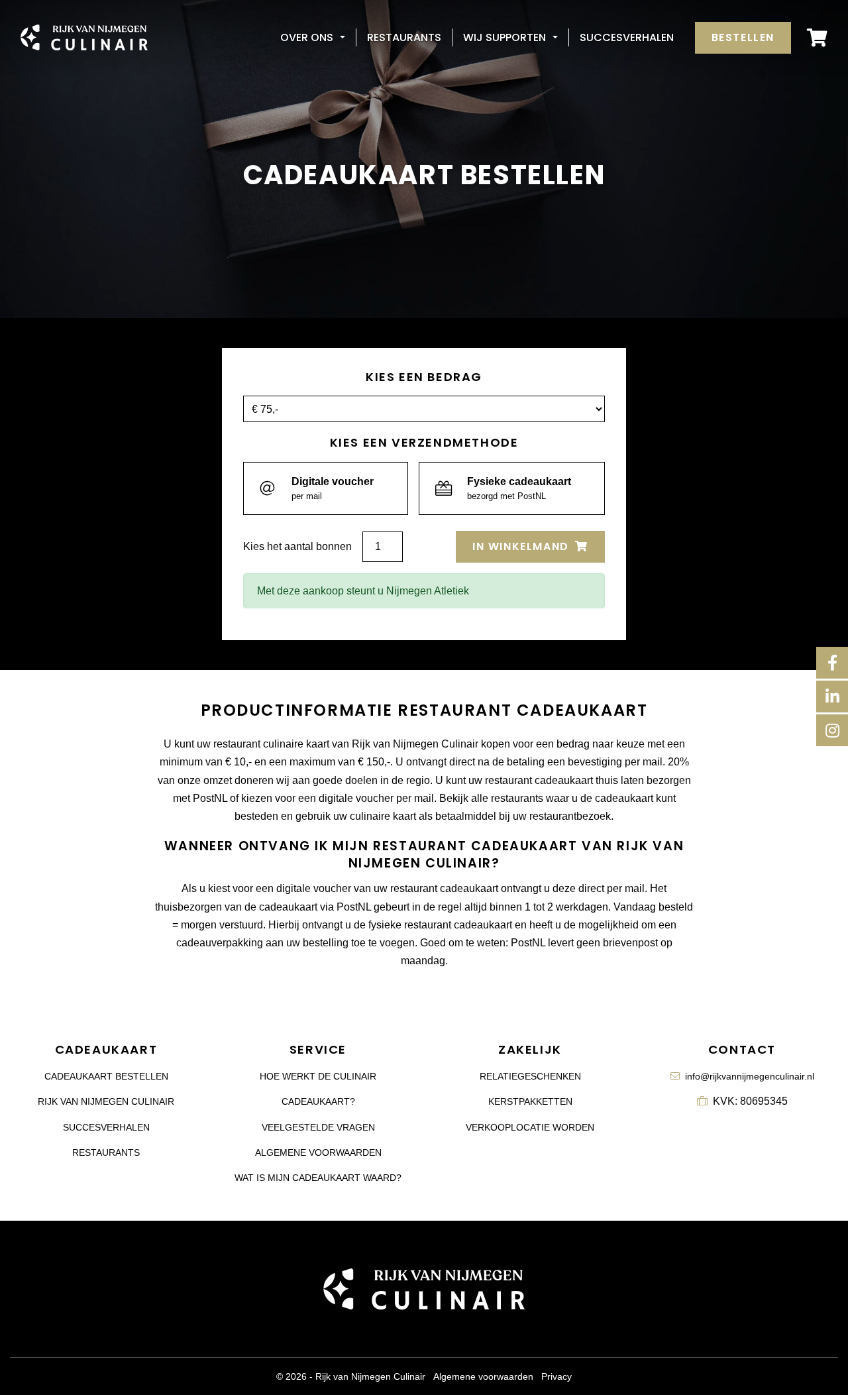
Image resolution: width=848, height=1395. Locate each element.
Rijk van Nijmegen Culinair (106, 1101)
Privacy (556, 1376)
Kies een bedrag (424, 377)
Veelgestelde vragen (318, 1127)
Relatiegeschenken (530, 1076)
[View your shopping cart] (817, 37)
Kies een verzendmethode (424, 443)
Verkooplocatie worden (530, 1127)
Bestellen (743, 37)
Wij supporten (504, 37)
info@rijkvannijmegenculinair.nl (749, 1076)
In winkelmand (522, 546)
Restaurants (404, 37)
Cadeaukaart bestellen (106, 1076)
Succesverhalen (627, 37)
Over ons (306, 37)
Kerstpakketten (530, 1101)
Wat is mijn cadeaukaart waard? (318, 1177)
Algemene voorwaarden (318, 1152)
